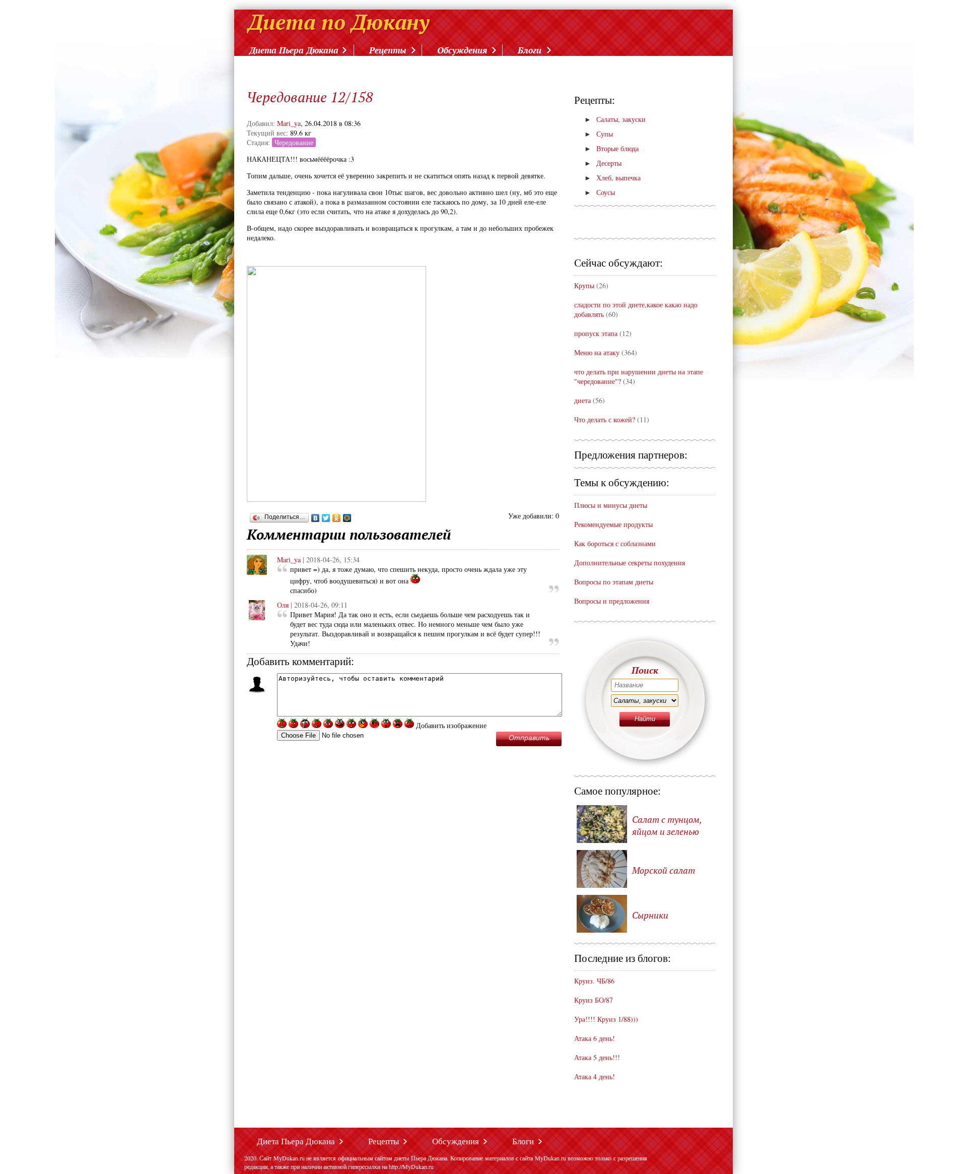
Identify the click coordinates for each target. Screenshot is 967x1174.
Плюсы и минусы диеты (610, 505)
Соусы (599, 192)
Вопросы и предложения (611, 601)
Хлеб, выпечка (612, 177)
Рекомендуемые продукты (613, 524)
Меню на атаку (597, 352)
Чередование (293, 142)
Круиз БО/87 (593, 1000)
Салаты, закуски (615, 119)
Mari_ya (289, 123)
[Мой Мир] (347, 518)
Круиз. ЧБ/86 (594, 981)
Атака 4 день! (594, 1076)
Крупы (584, 285)
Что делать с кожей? (604, 419)
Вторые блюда (611, 148)
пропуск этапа (595, 333)
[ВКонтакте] (315, 518)
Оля (283, 605)
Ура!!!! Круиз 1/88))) (606, 1019)
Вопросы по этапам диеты (613, 581)
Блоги (529, 50)
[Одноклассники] (336, 518)
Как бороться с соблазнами (615, 543)
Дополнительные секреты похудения (629, 562)
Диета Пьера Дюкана (293, 50)
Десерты (602, 163)
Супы (598, 134)
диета (582, 400)
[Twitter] (326, 518)
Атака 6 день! (594, 1038)
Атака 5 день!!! (597, 1057)
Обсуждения (462, 50)
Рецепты (387, 50)
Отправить (529, 738)
